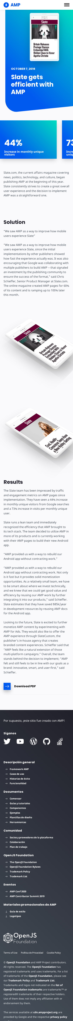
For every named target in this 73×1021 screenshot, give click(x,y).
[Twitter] (7, 741)
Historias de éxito (20, 778)
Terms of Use (10, 952)
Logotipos (15, 916)
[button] (66, 4)
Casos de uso (17, 773)
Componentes (18, 808)
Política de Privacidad (32, 952)
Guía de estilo (17, 911)
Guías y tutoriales (20, 803)
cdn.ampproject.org (45, 1012)
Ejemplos (15, 812)
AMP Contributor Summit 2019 (27, 896)
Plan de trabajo (18, 846)
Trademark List (18, 876)
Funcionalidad (18, 783)
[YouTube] (20, 741)
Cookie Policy (54, 952)
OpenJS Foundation (18, 962)
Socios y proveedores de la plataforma (31, 837)
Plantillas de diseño (21, 817)
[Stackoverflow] (59, 741)
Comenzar (15, 798)
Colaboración (17, 842)
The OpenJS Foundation (23, 862)
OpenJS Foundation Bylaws (25, 866)
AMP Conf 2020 (18, 891)
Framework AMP (19, 769)
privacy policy (58, 1017)
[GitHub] (46, 741)
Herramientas (18, 822)
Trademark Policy (20, 871)
